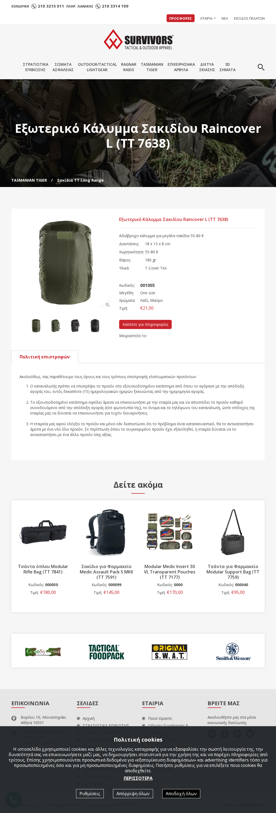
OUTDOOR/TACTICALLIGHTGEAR (97, 67)
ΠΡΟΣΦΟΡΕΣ (180, 18)
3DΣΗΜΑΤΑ (227, 67)
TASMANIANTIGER (152, 67)
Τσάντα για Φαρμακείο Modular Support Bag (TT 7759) (169, 571)
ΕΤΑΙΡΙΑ (206, 18)
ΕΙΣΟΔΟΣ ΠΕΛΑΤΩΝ (249, 18)
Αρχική (89, 718)
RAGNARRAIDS (128, 67)
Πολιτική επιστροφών (45, 357)
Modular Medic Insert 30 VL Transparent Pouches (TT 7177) (106, 571)
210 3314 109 (115, 6)
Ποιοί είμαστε (160, 718)
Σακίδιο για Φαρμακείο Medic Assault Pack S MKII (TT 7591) (43, 571)
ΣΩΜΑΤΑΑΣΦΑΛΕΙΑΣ (63, 67)
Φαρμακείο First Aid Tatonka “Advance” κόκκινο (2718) (233, 571)
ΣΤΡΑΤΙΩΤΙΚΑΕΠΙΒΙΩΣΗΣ (35, 67)
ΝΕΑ (225, 18)
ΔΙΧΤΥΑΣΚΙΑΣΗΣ (207, 67)
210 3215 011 (51, 6)
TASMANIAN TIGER (29, 180)
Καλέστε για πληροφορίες (145, 324)
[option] (65, 262)
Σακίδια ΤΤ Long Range (80, 180)
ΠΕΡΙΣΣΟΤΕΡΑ (138, 778)
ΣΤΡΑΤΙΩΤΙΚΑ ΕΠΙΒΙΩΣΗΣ (106, 725)
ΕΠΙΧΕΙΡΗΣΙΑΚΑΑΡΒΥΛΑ (181, 67)
